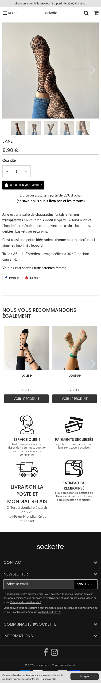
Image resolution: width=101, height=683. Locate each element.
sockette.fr (42, 665)
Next (93, 69)
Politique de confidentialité (25, 602)
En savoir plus (48, 679)
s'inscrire (85, 584)
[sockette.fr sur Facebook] (46, 654)
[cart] (96, 13)
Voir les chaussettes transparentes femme (34, 268)
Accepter (84, 676)
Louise (75, 375)
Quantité (9, 160)
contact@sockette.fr (49, 611)
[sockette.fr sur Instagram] (54, 654)
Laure (26, 375)
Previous (8, 69)
